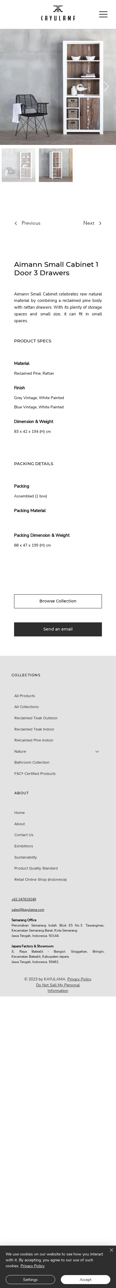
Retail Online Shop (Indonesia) (40, 879)
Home (19, 812)
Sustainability (25, 857)
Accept (86, 1279)
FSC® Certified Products (35, 773)
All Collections (26, 706)
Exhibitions (23, 846)
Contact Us (24, 834)
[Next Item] (106, 86)
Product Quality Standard (36, 868)
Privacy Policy (79, 979)
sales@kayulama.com (28, 909)
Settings (30, 1279)
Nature (20, 751)
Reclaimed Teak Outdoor (36, 718)
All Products (24, 695)
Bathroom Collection (32, 762)
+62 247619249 (24, 899)
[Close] (108, 1253)
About (19, 824)
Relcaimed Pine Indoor (33, 740)
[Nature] (97, 751)
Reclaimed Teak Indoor (34, 729)
